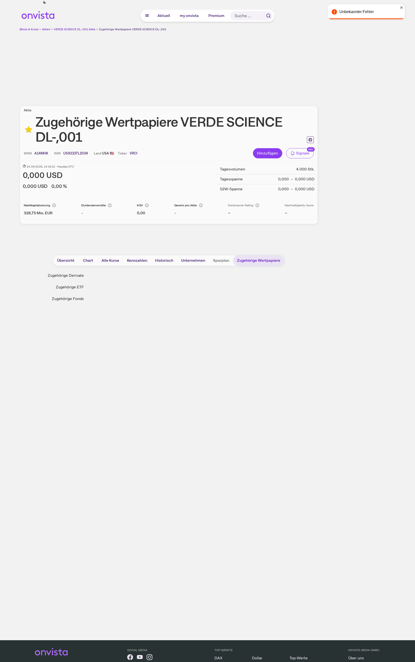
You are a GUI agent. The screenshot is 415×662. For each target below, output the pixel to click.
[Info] (54, 205)
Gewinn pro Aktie (185, 205)
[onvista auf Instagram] (149, 658)
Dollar (257, 658)
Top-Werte (299, 658)
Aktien (46, 29)
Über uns (356, 658)
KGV (140, 205)
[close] (407, 7)
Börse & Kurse (29, 29)
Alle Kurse (110, 260)
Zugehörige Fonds (68, 298)
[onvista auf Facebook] (130, 658)
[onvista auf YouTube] (140, 658)
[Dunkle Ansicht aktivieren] (45, 2)
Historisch (164, 260)
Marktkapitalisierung (37, 205)
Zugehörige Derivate (66, 275)
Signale (303, 153)
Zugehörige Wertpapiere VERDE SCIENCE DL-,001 (132, 29)
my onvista (189, 15)
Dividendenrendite (93, 205)
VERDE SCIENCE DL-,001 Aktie (74, 29)
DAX (218, 658)
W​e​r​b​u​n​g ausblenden (210, 65)
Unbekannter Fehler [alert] (362, 12)
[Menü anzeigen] (147, 16)
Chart (88, 260)
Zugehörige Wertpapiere (258, 260)
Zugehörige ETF (70, 287)
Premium (217, 15)
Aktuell (164, 15)
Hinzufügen (267, 153)
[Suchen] (268, 16)
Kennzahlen (137, 260)
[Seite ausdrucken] (310, 139)
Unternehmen (193, 260)
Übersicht (65, 260)
